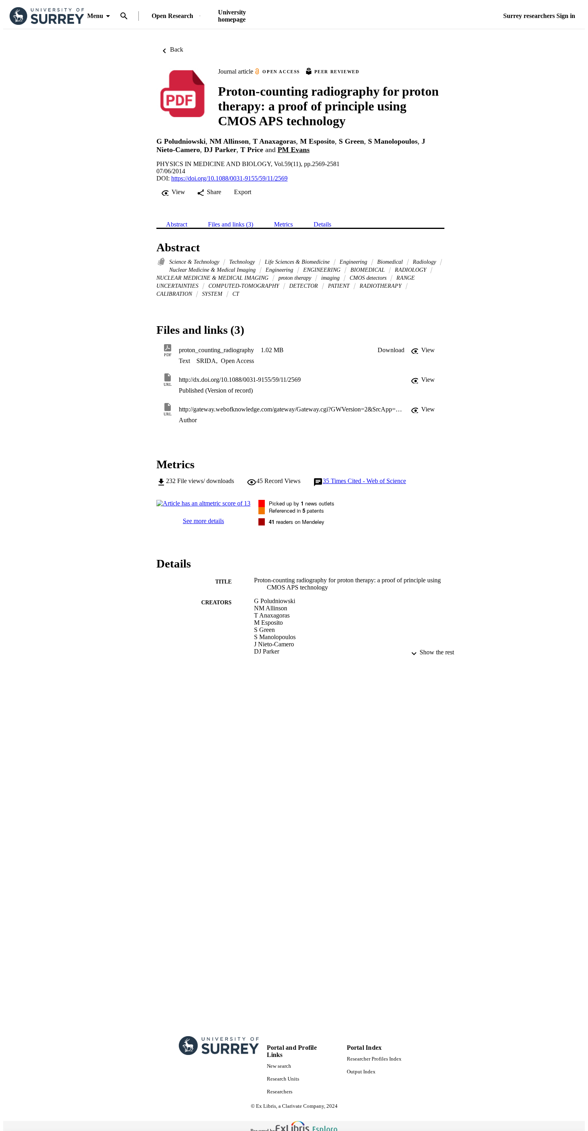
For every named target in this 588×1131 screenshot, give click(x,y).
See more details (203, 520)
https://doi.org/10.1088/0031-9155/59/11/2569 (229, 178)
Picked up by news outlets (301, 503)
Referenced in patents (296, 510)
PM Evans (294, 150)
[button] (391, 350)
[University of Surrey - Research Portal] (47, 16)
